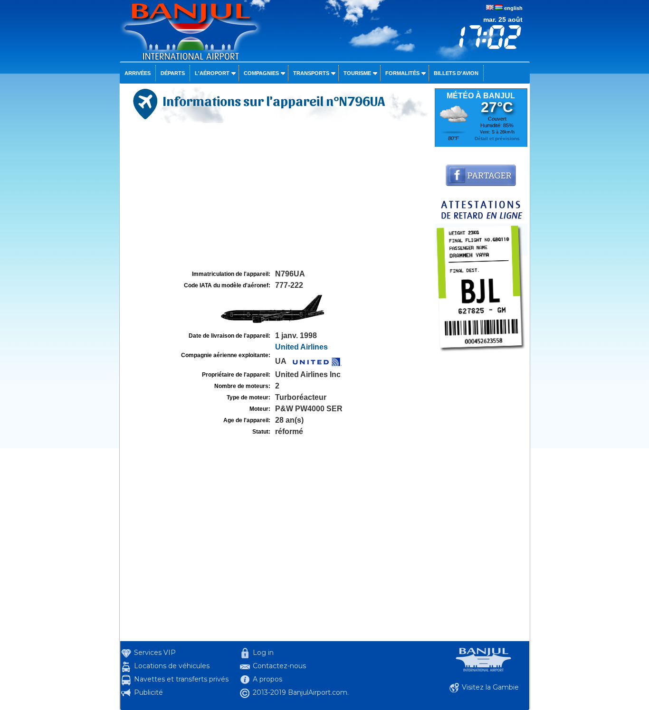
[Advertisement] (276, 196)
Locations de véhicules (172, 666)
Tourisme (357, 73)
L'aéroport (212, 73)
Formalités (402, 73)
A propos (267, 679)
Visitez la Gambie (490, 687)
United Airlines (301, 347)
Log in (263, 652)
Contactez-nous (279, 666)
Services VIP (155, 652)
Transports (311, 73)
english (513, 8)
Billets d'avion (456, 73)
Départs (173, 73)
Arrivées (137, 73)
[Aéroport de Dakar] (481, 354)
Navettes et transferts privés (181, 679)
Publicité (148, 692)
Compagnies (261, 73)
